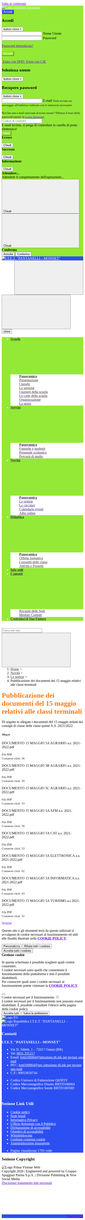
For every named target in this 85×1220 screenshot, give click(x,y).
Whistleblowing (21, 1135)
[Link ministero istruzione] (21, 7)
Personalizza (11, 946)
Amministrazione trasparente (30, 1143)
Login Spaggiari (34, 116)
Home (14, 669)
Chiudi (7, 145)
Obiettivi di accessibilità (26, 1131)
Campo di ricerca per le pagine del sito (28, 626)
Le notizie (17, 677)
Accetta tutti (17, 950)
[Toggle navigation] (36, 312)
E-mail (47, 100)
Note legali (18, 1116)
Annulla (8, 254)
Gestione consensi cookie (27, 1139)
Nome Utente (52, 33)
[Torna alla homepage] (42, 258)
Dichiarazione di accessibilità (30, 1127)
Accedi (7, 11)
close (6, 331)
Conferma (23, 254)
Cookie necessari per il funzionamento (28, 997)
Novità (15, 673)
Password (49, 38)
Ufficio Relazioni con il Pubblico (33, 1124)
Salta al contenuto (14, 3)
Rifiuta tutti (37, 946)
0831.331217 (26, 1053)
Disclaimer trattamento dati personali (27, 1183)
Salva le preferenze (35, 1013)
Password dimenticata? (17, 46)
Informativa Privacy (24, 1120)
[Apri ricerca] (48, 277)
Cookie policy (20, 1112)
